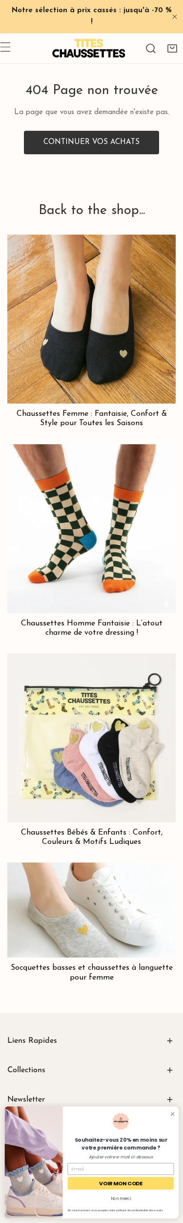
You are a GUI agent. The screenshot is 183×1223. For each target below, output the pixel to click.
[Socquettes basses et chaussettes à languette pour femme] (91, 910)
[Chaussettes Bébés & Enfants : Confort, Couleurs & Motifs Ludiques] (91, 737)
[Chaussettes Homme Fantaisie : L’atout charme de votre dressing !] (91, 528)
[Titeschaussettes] (88, 48)
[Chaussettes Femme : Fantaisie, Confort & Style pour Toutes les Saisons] (91, 319)
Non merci (120, 1198)
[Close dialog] (172, 1114)
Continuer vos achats (91, 142)
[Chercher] (151, 48)
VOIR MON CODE (120, 1183)
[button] (172, 48)
